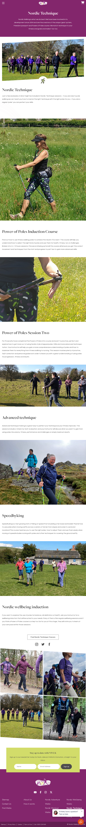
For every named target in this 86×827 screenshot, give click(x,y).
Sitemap (5, 799)
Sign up (66, 766)
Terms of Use (28, 824)
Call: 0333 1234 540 (40, 824)
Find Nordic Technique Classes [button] (43, 637)
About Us (28, 799)
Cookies (20, 824)
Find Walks (6, 808)
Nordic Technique (74, 808)
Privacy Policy (12, 824)
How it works (29, 804)
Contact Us (6, 804)
